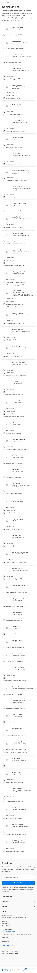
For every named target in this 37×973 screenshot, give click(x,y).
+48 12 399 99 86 (10, 178)
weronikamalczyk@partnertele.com (15, 579)
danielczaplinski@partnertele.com (15, 851)
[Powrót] (3, 2)
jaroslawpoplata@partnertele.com (15, 529)
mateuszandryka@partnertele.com (15, 735)
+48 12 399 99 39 (10, 408)
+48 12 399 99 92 (10, 543)
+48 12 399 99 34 (10, 128)
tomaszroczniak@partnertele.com (15, 147)
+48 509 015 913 (10, 337)
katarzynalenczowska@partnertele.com (16, 180)
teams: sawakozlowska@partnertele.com (15, 680)
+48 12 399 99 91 (10, 194)
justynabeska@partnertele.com (14, 263)
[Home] (5, 970)
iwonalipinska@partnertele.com (14, 79)
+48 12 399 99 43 (10, 353)
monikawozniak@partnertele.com (15, 197)
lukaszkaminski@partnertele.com (15, 304)
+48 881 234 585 (10, 95)
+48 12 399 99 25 (10, 507)
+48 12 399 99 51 (10, 779)
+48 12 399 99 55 (10, 526)
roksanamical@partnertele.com (14, 620)
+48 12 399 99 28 (10, 76)
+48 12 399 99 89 (10, 161)
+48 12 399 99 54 (10, 279)
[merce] (16, 953)
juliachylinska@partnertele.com (14, 722)
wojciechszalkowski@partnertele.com (16, 449)
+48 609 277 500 (10, 675)
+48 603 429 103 (10, 298)
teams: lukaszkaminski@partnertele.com (14, 307)
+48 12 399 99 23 (10, 430)
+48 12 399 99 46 (10, 145)
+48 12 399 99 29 (10, 301)
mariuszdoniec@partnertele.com (14, 782)
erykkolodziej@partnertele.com (14, 493)
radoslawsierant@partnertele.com (15, 694)
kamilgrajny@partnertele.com (14, 392)
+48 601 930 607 (10, 257)
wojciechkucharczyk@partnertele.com (16, 375)
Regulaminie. (5, 891)
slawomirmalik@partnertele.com (14, 661)
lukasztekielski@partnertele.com (14, 98)
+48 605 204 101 (10, 320)
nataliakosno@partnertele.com (14, 766)
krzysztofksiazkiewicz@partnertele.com (16, 513)
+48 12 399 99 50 (10, 260)
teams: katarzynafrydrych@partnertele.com (15, 285)
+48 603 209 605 (10, 411)
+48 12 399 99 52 (10, 491)
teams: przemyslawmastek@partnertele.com (15, 752)
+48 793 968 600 (10, 224)
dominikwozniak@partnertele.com (15, 463)
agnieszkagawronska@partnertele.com (16, 210)
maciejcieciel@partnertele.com (14, 414)
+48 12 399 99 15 (10, 92)
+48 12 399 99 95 (10, 389)
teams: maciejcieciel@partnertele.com (14, 416)
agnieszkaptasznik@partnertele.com (16, 131)
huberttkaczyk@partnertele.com (14, 356)
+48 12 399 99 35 (10, 447)
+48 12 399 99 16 (10, 815)
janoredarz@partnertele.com (13, 477)
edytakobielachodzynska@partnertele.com (17, 562)
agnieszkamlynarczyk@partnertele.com (16, 592)
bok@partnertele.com (10, 931)
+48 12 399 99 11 (10, 848)
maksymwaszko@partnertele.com (15, 647)
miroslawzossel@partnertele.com (15, 62)
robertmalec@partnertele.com (14, 634)
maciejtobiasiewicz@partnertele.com (16, 834)
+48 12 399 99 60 (10, 370)
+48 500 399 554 (10, 372)
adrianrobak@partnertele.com (14, 227)
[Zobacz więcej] (34, 2)
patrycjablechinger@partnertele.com (15, 708)
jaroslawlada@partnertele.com (14, 546)
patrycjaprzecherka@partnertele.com (16, 606)
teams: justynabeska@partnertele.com (14, 265)
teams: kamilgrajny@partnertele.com (13, 394)
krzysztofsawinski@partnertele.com (15, 243)
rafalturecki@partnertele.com (14, 818)
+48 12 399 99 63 (10, 576)
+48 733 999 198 (10, 510)
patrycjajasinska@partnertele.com (15, 340)
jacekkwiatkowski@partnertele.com (15, 35)
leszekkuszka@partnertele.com (14, 48)
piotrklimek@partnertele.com (13, 433)
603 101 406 (9, 559)
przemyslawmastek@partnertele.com (16, 749)
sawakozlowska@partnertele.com (15, 678)
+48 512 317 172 (10, 241)
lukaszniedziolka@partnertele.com (15, 323)
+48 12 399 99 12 (10, 832)
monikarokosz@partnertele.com (14, 164)
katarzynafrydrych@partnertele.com (15, 282)
